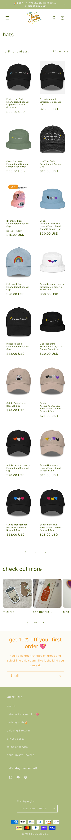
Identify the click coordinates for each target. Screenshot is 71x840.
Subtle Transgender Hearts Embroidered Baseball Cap (16, 527)
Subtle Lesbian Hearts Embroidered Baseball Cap (18, 468)
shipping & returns (19, 730)
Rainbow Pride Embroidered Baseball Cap (17, 287)
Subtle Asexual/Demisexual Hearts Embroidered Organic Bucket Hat (50, 225)
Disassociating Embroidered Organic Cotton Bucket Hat (51, 346)
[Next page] (45, 552)
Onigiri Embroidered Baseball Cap (16, 404)
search (11, 706)
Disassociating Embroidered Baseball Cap (17, 346)
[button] (7, 18)
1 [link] (25, 552)
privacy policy (15, 738)
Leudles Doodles (40, 834)
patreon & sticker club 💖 (23, 714)
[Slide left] (28, 622)
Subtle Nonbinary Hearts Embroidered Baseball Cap (50, 468)
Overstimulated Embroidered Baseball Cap (51, 102)
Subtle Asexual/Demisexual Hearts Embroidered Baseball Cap (50, 407)
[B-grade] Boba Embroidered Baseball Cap (17, 223)
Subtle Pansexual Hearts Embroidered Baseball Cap (50, 527)
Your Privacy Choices (20, 755)
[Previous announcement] (6, 4)
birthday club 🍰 (17, 722)
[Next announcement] (64, 4)
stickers (8, 612)
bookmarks (41, 612)
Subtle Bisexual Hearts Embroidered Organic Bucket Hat (52, 287)
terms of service (17, 746)
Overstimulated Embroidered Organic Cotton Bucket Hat (17, 164)
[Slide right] (43, 622)
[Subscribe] (60, 676)
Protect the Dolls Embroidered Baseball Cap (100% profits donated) (17, 103)
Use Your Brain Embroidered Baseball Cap (51, 164)
